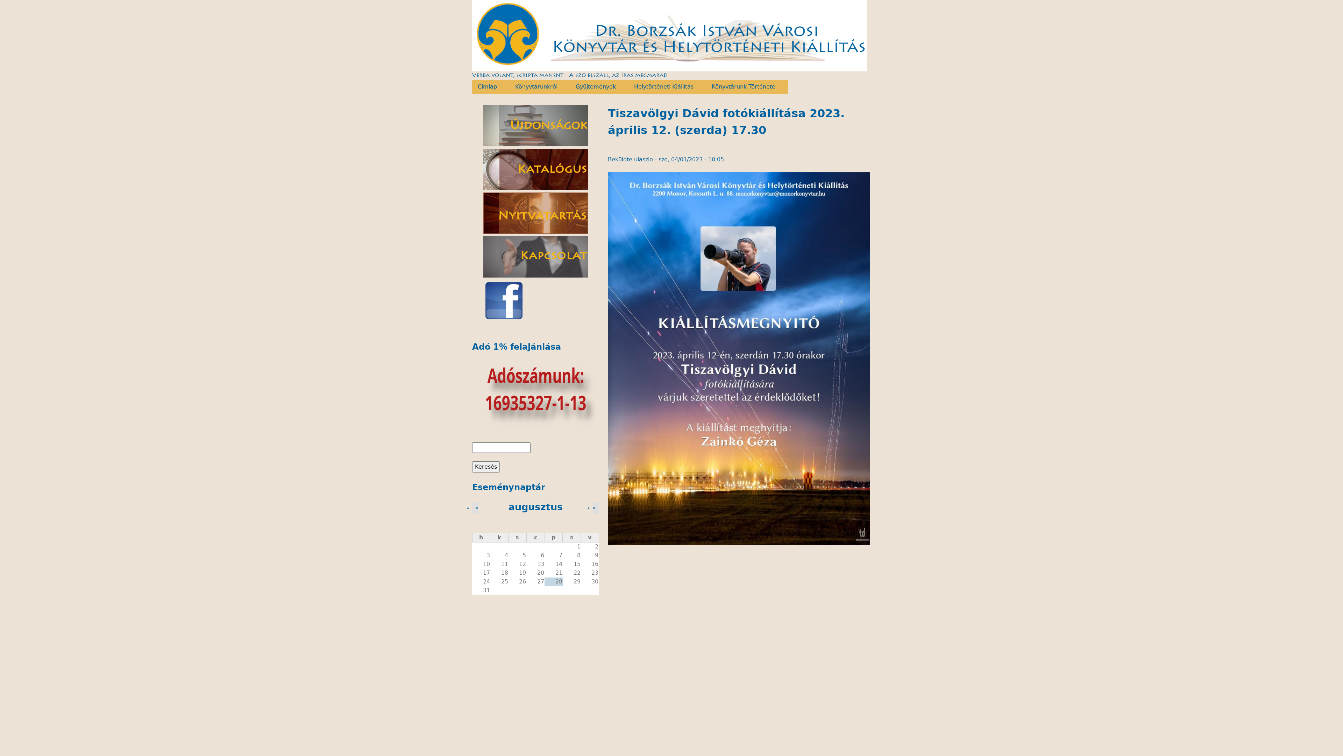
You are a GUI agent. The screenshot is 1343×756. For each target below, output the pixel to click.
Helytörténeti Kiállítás (661, 86)
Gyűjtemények (593, 86)
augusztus (536, 507)
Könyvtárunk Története (740, 86)
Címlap (484, 86)
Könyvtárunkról (533, 86)
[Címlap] (669, 35)
